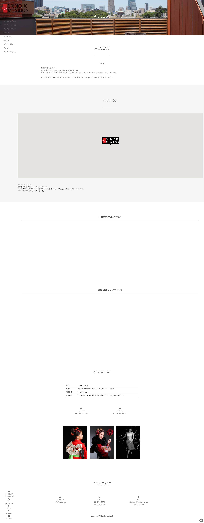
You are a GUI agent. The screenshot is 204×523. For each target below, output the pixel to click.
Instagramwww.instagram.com (81, 412)
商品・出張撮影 (9, 44)
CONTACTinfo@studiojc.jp (60, 501)
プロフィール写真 (10, 25)
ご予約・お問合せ (10, 52)
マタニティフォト (10, 29)
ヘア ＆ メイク (8, 36)
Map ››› (111, 388)
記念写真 (7, 32)
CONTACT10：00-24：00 (9, 495)
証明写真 (7, 40)
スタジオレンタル (10, 21)
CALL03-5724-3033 (8, 502)
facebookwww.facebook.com (119, 412)
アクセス (7, 48)
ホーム (6, 17)
